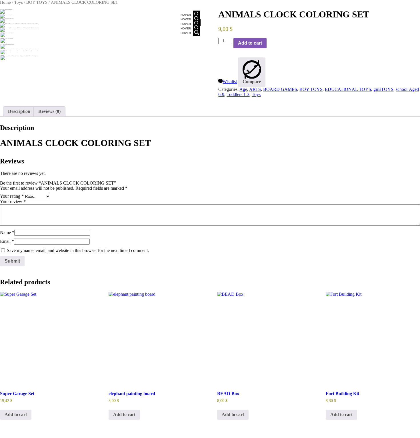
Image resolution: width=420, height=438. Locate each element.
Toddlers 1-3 (238, 94)
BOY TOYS (36, 2)
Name (7, 232)
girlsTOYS (383, 89)
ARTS (255, 89)
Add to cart (250, 43)
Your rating (12, 196)
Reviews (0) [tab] (49, 111)
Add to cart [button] (16, 414)
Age (243, 89)
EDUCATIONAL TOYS (348, 89)
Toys (18, 2)
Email (7, 241)
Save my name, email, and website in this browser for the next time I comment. (78, 250)
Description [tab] (19, 111)
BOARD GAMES (280, 89)
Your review (13, 201)
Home (5, 2)
